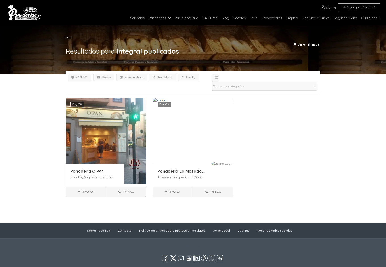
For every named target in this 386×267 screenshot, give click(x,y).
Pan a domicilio (186, 18)
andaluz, (77, 177)
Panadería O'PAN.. (88, 171)
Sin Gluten (210, 18)
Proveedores (272, 18)
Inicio (69, 37)
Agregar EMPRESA (361, 7)
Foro (254, 18)
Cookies (243, 231)
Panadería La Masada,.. (181, 171)
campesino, (181, 177)
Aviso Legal (221, 231)
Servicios (137, 18)
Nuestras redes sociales (274, 231)
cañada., (197, 177)
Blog (225, 18)
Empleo (292, 18)
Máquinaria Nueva (316, 18)
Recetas (239, 18)
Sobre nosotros (98, 231)
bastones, (106, 177)
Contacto (124, 231)
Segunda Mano (345, 18)
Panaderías (157, 18)
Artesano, (164, 177)
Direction (87, 192)
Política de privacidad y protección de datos (172, 231)
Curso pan (369, 18)
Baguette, (91, 177)
